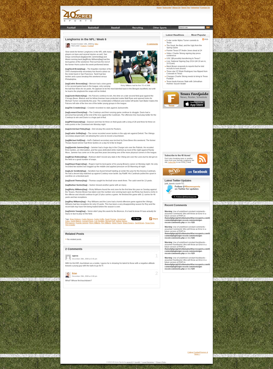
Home (159, 8)
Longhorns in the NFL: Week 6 (85, 39)
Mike (96, 44)
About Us (176, 8)
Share (155, 219)
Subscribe (167, 8)
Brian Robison (75, 219)
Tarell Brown (139, 223)
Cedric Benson (87, 219)
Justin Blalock (76, 221)
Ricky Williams (94, 223)
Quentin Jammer (82, 223)
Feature (84, 46)
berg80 (137, 362)
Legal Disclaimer (148, 362)
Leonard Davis (87, 221)
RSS (206, 39)
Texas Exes (149, 223)
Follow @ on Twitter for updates (187, 187)
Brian (74, 273)
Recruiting (138, 27)
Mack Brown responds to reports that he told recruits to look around (185, 67)
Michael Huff (110, 221)
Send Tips (186, 8)
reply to (151, 257)
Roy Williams (106, 223)
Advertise (195, 8)
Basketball (93, 27)
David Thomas (110, 219)
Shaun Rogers (128, 223)
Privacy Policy (161, 362)
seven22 (130, 362)
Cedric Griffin (99, 219)
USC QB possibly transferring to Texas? (183, 58)
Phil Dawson (70, 223)
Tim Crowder (70, 225)
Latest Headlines (175, 35)
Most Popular (198, 35)
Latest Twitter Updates (178, 180)
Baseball (116, 27)
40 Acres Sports (77, 16)
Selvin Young (117, 223)
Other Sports (160, 27)
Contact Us (205, 8)
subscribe (172, 162)
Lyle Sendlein (99, 221)
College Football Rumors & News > (198, 353)
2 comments (152, 44)
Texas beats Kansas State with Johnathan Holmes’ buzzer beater (184, 82)
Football (71, 27)
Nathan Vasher (121, 221)
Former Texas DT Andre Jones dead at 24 (184, 50)
